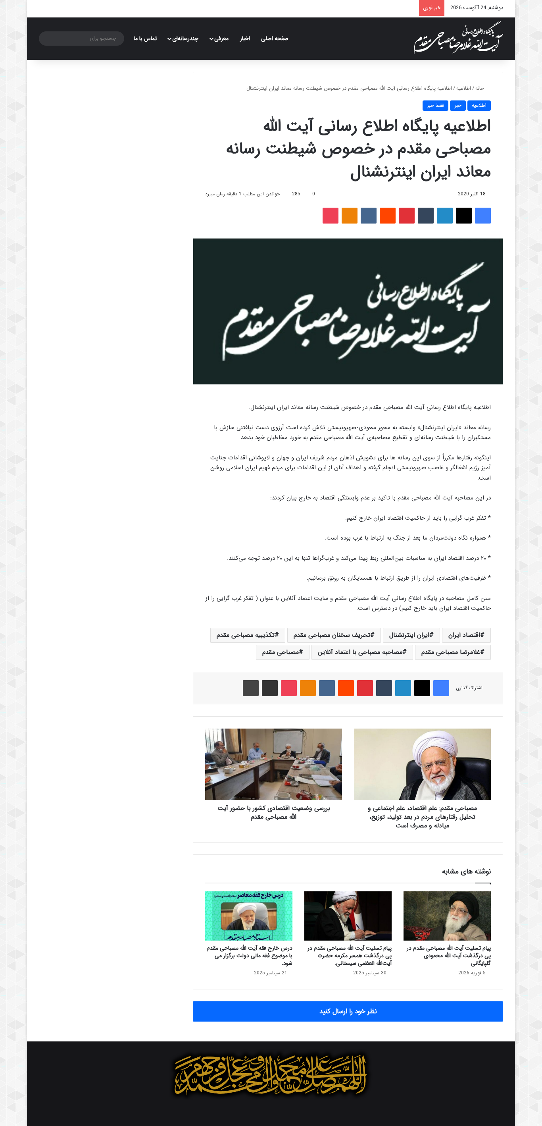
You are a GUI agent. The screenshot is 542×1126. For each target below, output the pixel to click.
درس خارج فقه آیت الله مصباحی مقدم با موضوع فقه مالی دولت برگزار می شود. (249, 956)
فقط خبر (435, 105)
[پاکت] (330, 216)
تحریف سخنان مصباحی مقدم (332, 635)
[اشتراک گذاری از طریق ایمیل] (270, 688)
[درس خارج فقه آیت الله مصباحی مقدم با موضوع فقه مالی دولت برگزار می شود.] (248, 916)
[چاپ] (251, 688)
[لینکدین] (445, 216)
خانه (480, 88)
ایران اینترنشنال (409, 635)
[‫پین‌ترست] (407, 216)
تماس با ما (145, 38)
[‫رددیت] (388, 216)
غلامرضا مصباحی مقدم (450, 652)
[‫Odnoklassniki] (349, 216)
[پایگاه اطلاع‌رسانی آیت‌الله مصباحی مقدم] (458, 37)
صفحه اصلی (274, 38)
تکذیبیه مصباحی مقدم (246, 635)
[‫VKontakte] (369, 216)
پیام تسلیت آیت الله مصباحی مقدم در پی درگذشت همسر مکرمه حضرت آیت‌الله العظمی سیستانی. (350, 956)
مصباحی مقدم (280, 652)
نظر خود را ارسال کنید (348, 1011)
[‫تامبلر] (426, 216)
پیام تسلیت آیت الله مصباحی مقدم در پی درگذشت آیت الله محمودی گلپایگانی (449, 956)
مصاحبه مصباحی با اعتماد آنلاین (360, 652)
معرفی (221, 38)
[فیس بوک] (483, 216)
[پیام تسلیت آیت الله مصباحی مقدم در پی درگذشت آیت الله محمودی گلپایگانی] (447, 916)
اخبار (245, 38)
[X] (464, 216)
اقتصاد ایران (464, 635)
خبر (457, 105)
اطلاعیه (463, 88)
